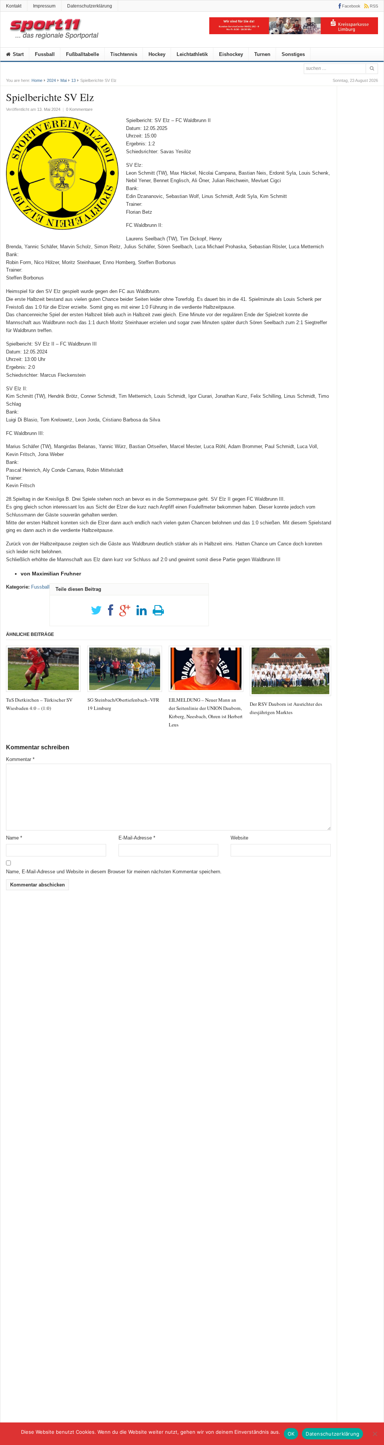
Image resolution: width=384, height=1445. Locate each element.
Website (239, 838)
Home (37, 80)
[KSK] (293, 32)
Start (17, 54)
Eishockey (231, 54)
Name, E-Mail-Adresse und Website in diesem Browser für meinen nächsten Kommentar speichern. (114, 871)
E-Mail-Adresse (136, 838)
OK (291, 1434)
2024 (51, 80)
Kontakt (13, 6)
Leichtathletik (192, 54)
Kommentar (20, 759)
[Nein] (374, 1433)
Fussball (45, 54)
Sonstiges (293, 54)
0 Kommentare (79, 109)
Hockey (156, 54)
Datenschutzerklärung (89, 6)
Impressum (44, 6)
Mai (63, 80)
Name (14, 838)
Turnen (262, 54)
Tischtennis (123, 54)
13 (73, 80)
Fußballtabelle (82, 54)
